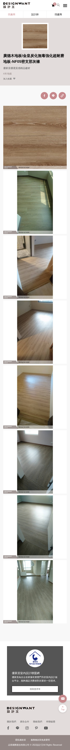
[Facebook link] (8, 728)
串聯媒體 (50, 721)
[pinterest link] (36, 728)
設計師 (35, 14)
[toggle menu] (65, 5)
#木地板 (7, 73)
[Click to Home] (16, 5)
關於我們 (11, 721)
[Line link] (18, 728)
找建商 (58, 14)
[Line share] (53, 95)
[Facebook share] (44, 95)
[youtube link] (46, 728)
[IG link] (27, 728)
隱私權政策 (20, 740)
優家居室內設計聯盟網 (26, 673)
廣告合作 (24, 721)
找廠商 (11, 14)
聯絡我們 (37, 721)
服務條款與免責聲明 (40, 740)
